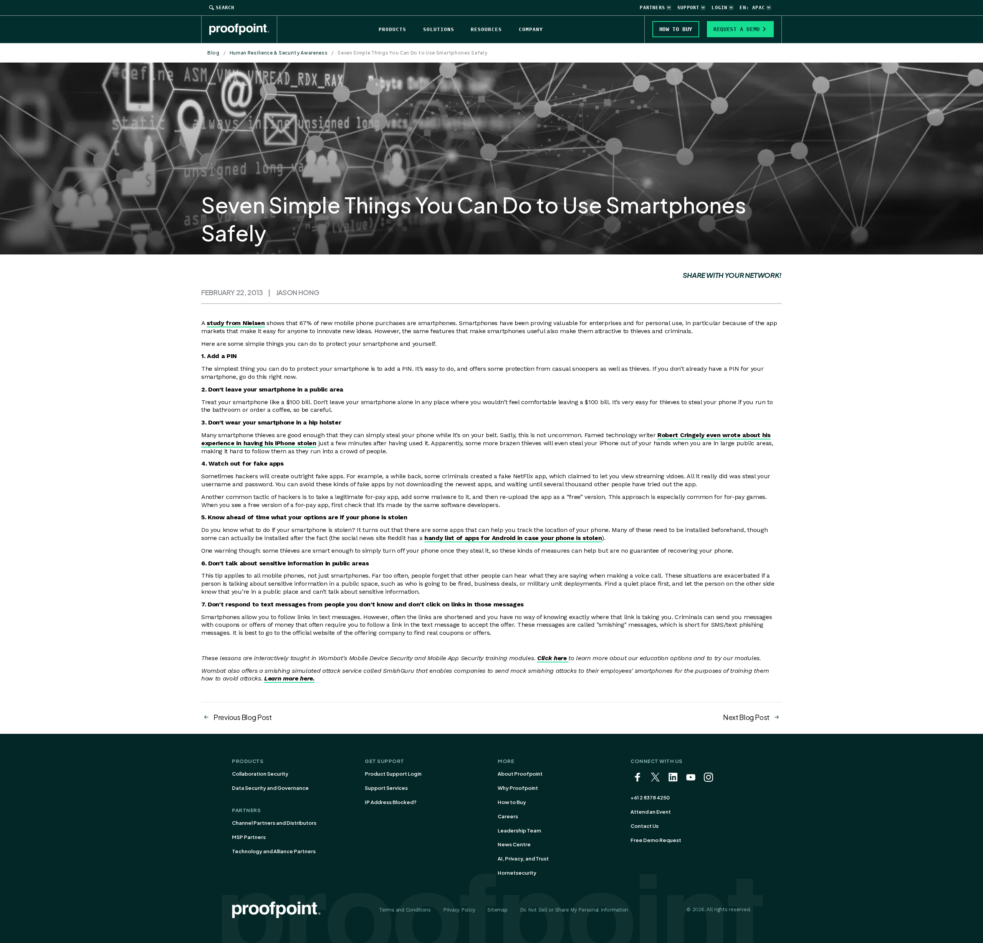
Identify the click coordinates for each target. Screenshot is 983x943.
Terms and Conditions (405, 910)
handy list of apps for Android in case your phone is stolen (513, 538)
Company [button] (531, 29)
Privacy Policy (459, 910)
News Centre (514, 844)
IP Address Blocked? (391, 802)
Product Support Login (393, 774)
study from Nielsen (236, 323)
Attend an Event (651, 812)
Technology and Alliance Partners (274, 851)
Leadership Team (519, 830)
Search (225, 7)
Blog (213, 53)
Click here (552, 658)
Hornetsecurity (517, 873)
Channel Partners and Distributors (274, 823)
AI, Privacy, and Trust (523, 858)
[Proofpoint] (243, 29)
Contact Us (645, 826)
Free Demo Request (656, 840)
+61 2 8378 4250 (650, 797)
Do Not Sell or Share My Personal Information (574, 910)
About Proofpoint (520, 774)
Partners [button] (652, 7)
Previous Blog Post (242, 717)
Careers (508, 816)
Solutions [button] (438, 29)
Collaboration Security (260, 774)
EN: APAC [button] (752, 7)
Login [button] (719, 7)
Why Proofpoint (518, 788)
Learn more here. (289, 678)
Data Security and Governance (270, 788)
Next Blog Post (746, 717)
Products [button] (392, 29)
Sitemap (497, 910)
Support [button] (688, 7)
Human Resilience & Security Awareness (279, 53)
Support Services (386, 788)
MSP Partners (249, 837)
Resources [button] (486, 29)
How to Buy (512, 802)
